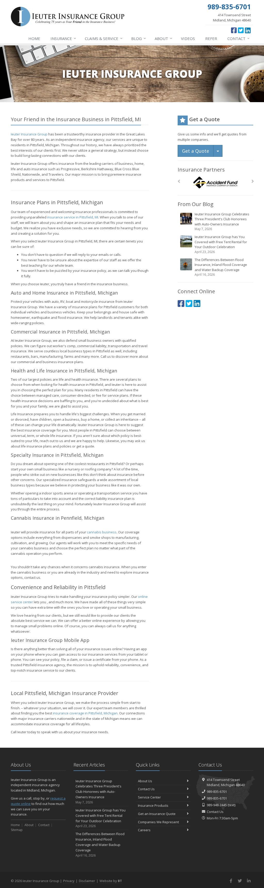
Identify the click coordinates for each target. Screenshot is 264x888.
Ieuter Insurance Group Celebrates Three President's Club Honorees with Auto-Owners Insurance (222, 221)
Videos (188, 38)
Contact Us (146, 789)
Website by (111, 880)
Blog (138, 38)
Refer (211, 38)
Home (34, 38)
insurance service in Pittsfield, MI (72, 217)
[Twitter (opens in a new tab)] (241, 30)
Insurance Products (153, 805)
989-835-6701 (217, 791)
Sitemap (17, 830)
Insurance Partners (201, 169)
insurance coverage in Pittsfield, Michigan (85, 713)
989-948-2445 (217, 805)
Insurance (63, 38)
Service (103, 38)
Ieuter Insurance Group (29, 134)
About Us (145, 781)
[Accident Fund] (215, 183)
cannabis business (102, 532)
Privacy (69, 880)
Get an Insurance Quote (157, 813)
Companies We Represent (158, 822)
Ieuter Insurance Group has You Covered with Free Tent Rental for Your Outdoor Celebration (221, 244)
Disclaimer (87, 880)
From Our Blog (195, 204)
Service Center (149, 797)
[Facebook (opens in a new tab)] (234, 30)
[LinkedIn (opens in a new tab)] (248, 30)
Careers (144, 830)
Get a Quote (195, 151)
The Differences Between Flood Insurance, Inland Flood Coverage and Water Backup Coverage (221, 267)
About (163, 38)
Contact (238, 38)
